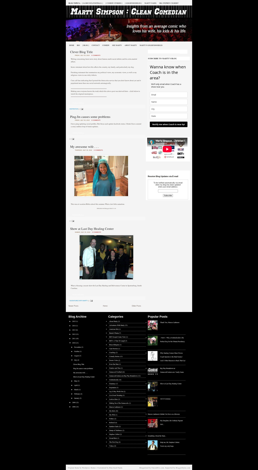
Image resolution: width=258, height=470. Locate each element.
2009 (74, 402)
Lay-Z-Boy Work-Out (116, 391)
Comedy (106, 45)
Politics (111, 419)
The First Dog (113, 442)
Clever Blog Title (81, 52)
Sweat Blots (113, 438)
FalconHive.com (158, 468)
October (77, 351)
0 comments (95, 55)
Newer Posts (73, 306)
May (76, 381)
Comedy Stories (114, 356)
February (77, 394)
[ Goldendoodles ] (133, 3)
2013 (74, 330)
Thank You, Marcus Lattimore (169, 322)
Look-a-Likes (113, 399)
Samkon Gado (113, 426)
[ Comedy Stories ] (114, 3)
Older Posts (136, 306)
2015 (74, 321)
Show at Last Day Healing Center (92, 228)
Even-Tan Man (114, 364)
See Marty (117, 45)
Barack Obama (114, 333)
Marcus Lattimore (115, 407)
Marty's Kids (150, 3)
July (75, 360)
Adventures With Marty (78, 300)
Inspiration (73, 109)
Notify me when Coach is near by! (168, 124)
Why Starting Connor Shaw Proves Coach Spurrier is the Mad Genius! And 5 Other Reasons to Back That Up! (172, 357)
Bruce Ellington (114, 345)
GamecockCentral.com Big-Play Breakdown (123, 376)
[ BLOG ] (86, 45)
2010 (74, 343)
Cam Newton (113, 348)
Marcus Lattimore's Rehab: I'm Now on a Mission (164, 414)
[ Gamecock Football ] (92, 3)
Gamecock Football (115, 372)
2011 (74, 338)
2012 (74, 334)
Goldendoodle (113, 380)
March (76, 389)
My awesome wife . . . (84, 146)
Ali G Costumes (165, 399)
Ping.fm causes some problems (90, 117)
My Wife (112, 415)
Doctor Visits (113, 360)
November (77, 347)
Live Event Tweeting (115, 395)
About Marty (131, 45)
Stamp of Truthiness (115, 430)
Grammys (112, 383)
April (76, 385)
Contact (96, 45)
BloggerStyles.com (183, 468)
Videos (111, 446)
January (77, 398)
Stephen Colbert (114, 434)
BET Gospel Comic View (117, 337)
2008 (74, 407)
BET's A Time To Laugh (117, 341)
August (76, 356)
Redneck (112, 422)
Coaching (112, 352)
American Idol (113, 329)
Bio (78, 45)
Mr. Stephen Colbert (168, 3)
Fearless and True (114, 368)
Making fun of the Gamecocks (119, 403)
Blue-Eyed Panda (115, 468)
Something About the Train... (157, 436)
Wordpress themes (89, 468)
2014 (74, 325)
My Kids (112, 411)
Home (71, 45)
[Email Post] (81, 109)
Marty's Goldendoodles (151, 45)
